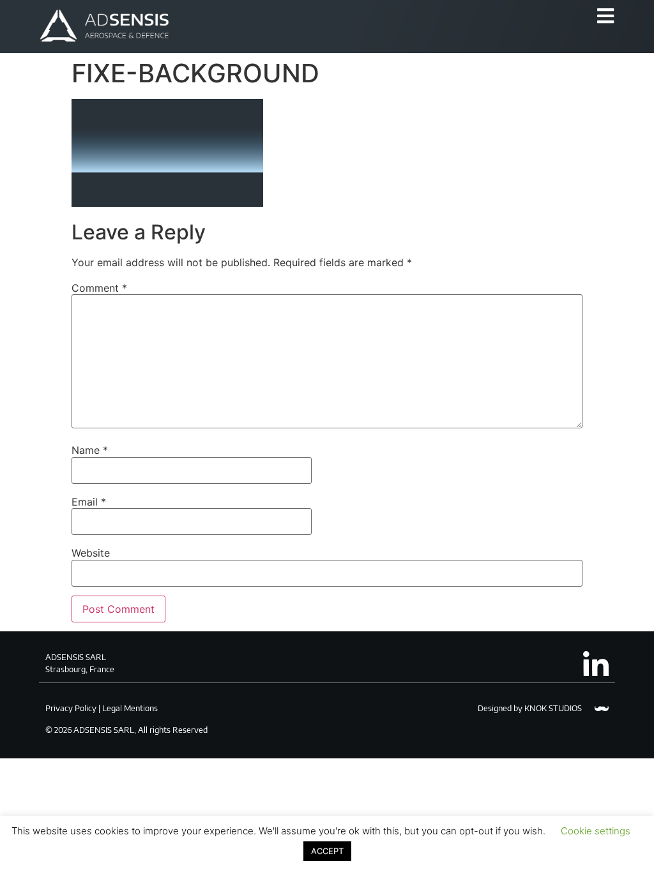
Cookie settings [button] (595, 831)
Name (90, 450)
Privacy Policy (70, 708)
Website (91, 553)
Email (89, 502)
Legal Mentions (130, 708)
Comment (99, 288)
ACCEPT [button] (327, 851)
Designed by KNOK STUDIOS (530, 708)
